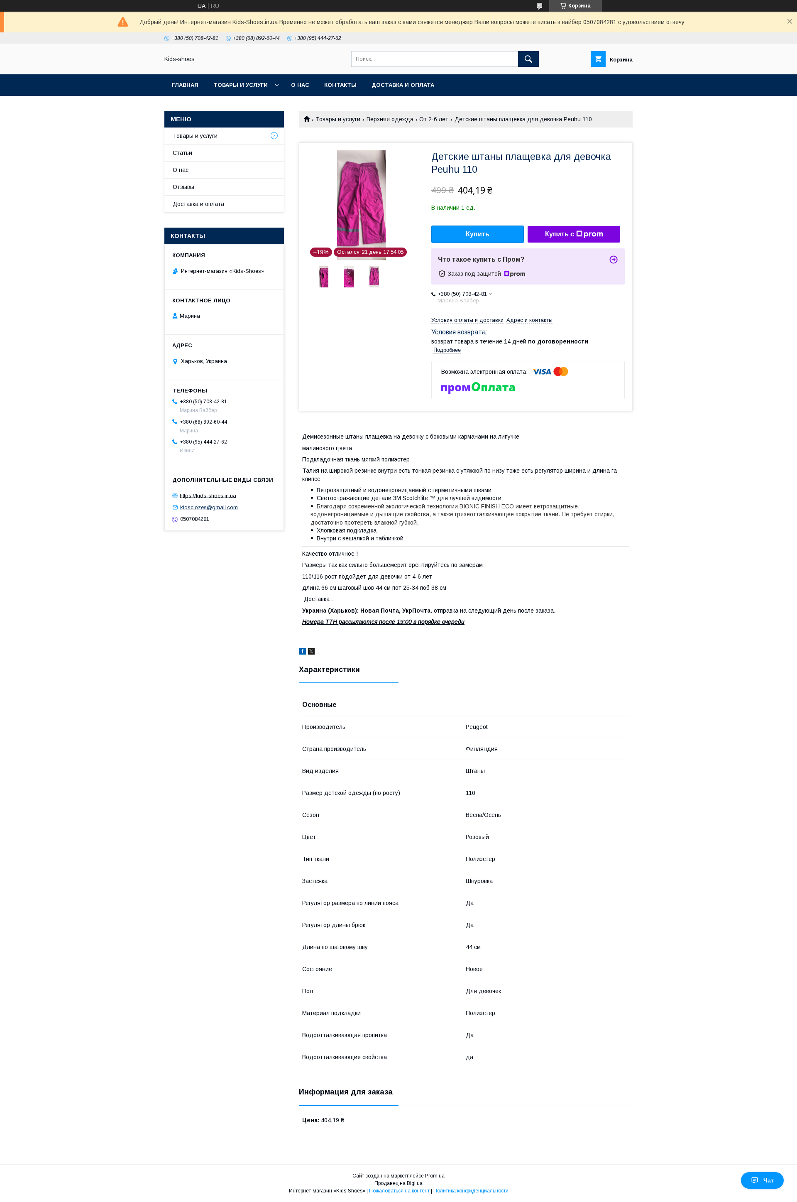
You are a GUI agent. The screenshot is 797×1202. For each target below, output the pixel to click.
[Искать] (528, 59)
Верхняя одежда (390, 119)
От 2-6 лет (433, 119)
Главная (185, 85)
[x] (311, 652)
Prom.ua (435, 1176)
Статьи (182, 153)
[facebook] (302, 652)
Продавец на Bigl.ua (398, 1183)
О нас (300, 85)
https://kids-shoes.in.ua (208, 495)
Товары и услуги (240, 85)
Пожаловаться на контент (399, 1191)
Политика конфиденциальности (471, 1191)
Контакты (340, 85)
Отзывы (183, 187)
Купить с (559, 234)
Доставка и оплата (403, 85)
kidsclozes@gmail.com (209, 507)
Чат (768, 1180)
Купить (477, 234)
